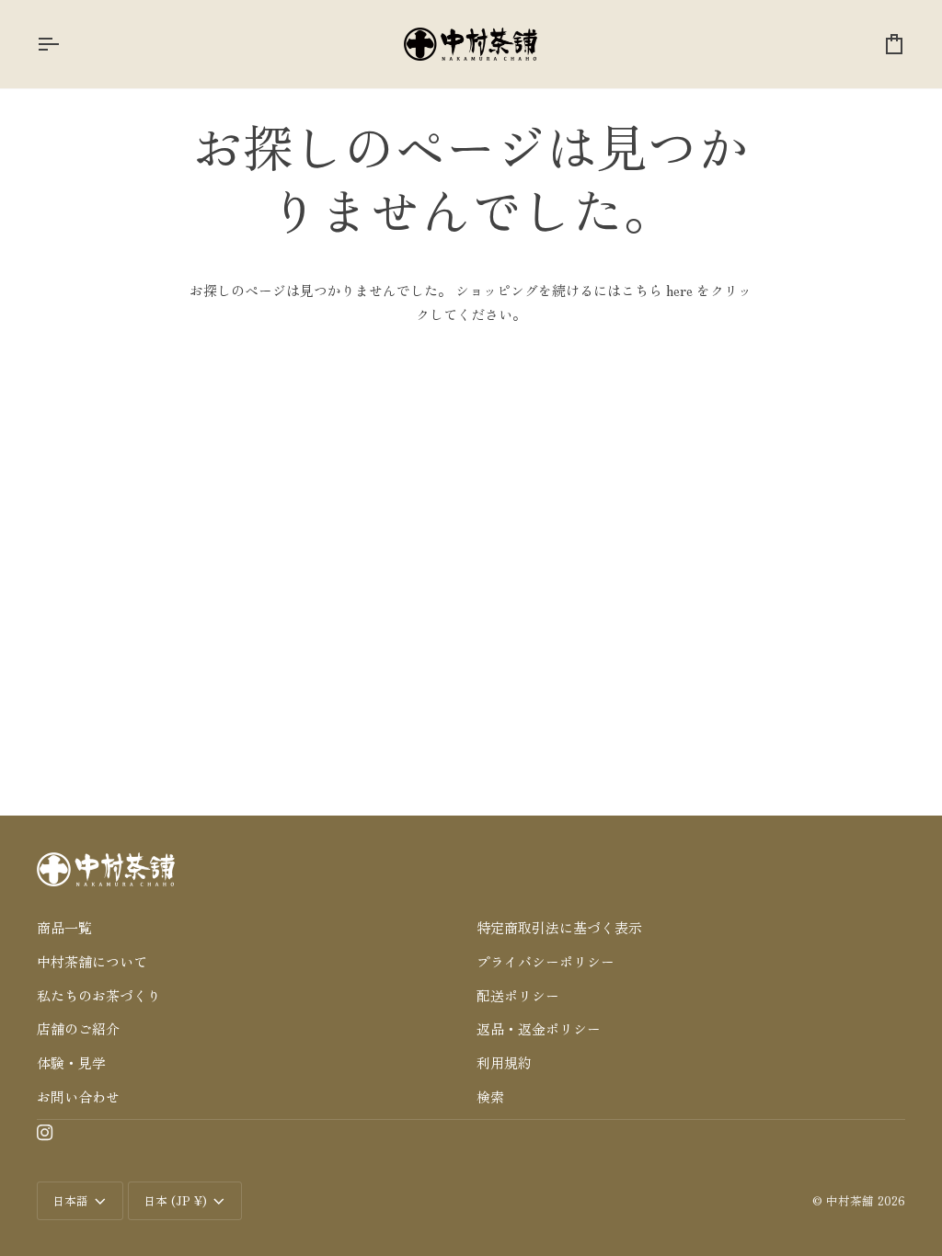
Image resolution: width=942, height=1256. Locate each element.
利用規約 (504, 1062)
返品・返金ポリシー (539, 1028)
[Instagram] (45, 1133)
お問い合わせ (78, 1096)
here (679, 290)
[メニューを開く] (64, 44)
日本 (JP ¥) (175, 1200)
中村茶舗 (850, 1200)
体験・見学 (71, 1062)
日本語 (70, 1200)
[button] (251, 901)
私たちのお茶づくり (99, 995)
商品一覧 (64, 927)
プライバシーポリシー (546, 961)
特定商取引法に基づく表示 (559, 927)
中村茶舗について (92, 961)
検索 (490, 1096)
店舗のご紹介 (78, 1028)
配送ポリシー (518, 995)
